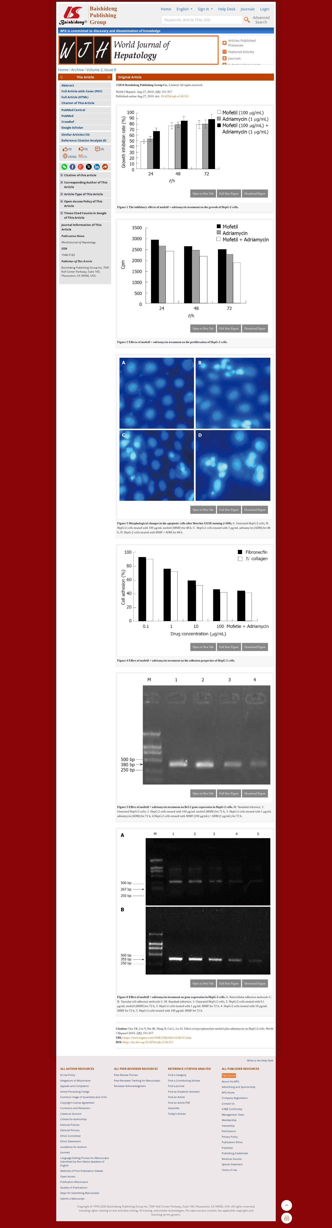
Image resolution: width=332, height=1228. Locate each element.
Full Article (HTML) (74, 97)
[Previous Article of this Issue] (61, 77)
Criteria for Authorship (73, 1119)
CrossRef (67, 122)
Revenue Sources (232, 1159)
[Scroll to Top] (286, 1205)
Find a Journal (176, 1086)
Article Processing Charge (74, 1091)
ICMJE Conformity (232, 1109)
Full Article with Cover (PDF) (81, 91)
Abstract (67, 85)
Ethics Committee (70, 1135)
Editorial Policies (69, 1124)
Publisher (227, 1147)
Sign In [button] (204, 9)
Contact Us (228, 1103)
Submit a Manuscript (72, 1198)
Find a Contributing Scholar (184, 1080)
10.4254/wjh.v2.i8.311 (175, 96)
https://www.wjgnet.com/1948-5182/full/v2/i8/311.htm (157, 1037)
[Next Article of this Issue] (108, 77)
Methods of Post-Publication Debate (81, 1170)
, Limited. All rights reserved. (185, 85)
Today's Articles (177, 1113)
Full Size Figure (229, 193)
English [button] (183, 9)
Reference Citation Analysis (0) (83, 140)
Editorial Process (69, 1130)
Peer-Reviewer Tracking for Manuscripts (137, 1080)
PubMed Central (73, 110)
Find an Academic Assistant (184, 1091)
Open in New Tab (203, 193)
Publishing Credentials (235, 1153)
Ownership (228, 1125)
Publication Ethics (232, 1142)
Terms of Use (229, 1170)
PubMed (67, 116)
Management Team (233, 1114)
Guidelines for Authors (73, 1147)
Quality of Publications (73, 1187)
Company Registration (235, 1098)
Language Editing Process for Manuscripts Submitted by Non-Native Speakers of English (84, 1161)
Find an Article (176, 1097)
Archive (77, 69)
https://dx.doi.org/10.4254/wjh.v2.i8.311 (148, 1042)
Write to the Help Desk (260, 1060)
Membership (229, 1120)
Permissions (229, 1131)
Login (264, 9)
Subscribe (173, 1108)
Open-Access (67, 1176)
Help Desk (226, 9)
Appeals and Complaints (74, 1086)
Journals (248, 9)
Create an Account (71, 1113)
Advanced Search (261, 19)
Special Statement (232, 1164)
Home (166, 9)
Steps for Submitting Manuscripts (79, 1193)
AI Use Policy (67, 1075)
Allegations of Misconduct (75, 1080)
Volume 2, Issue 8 (101, 69)
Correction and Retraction (75, 1108)
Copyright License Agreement (77, 1102)
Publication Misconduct (74, 1182)
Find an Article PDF (179, 1102)
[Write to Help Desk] (286, 1218)
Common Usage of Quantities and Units (83, 1097)
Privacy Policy (230, 1136)
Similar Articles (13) (75, 134)
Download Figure (255, 193)
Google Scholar (72, 127)
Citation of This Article (77, 103)
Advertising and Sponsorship (238, 1087)
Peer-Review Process (126, 1075)
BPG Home (228, 1092)
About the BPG (230, 1081)
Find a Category (177, 1075)
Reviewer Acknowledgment (130, 1086)
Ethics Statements (70, 1141)
